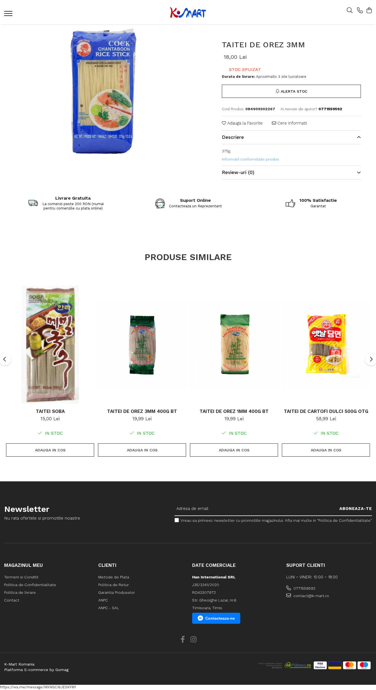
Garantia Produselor (116, 592)
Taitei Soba (50, 411)
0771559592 (303, 588)
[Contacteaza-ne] (360, 10)
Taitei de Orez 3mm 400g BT (142, 411)
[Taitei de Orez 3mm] (103, 92)
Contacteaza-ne (220, 618)
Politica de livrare (20, 592)
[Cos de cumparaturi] (369, 10)
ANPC (103, 600)
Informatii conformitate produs (250, 159)
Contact (11, 600)
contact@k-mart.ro (310, 596)
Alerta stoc (294, 91)
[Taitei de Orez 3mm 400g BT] (142, 345)
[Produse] (9, 15)
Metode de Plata (113, 577)
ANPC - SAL (108, 608)
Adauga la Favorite (244, 123)
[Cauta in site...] (350, 10)
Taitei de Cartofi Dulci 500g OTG (326, 411)
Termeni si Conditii (21, 577)
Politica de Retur (113, 585)
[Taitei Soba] (50, 345)
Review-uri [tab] (238, 172)
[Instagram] (193, 640)
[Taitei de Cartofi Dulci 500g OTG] (326, 345)
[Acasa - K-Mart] (187, 12)
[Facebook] (182, 640)
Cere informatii (291, 123)
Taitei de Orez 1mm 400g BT (234, 411)
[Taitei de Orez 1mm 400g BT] (234, 345)
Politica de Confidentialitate (30, 585)
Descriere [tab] (233, 137)
